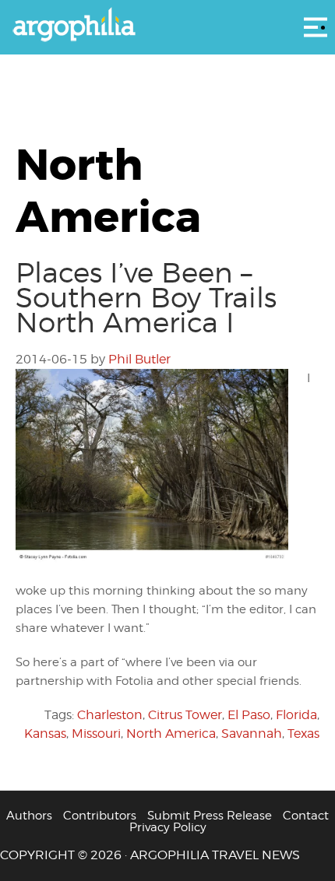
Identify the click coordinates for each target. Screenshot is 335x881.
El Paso (248, 714)
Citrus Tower (185, 714)
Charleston (110, 714)
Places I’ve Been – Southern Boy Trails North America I (146, 297)
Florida (296, 714)
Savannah (251, 733)
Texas (303, 733)
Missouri (96, 733)
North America (171, 733)
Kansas (45, 733)
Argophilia (167, 25)
